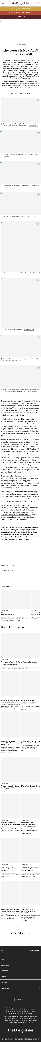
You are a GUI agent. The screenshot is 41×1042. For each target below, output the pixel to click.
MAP (29, 449)
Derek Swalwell (33, 126)
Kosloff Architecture (10, 74)
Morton (23, 449)
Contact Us (20, 999)
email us (37, 1037)
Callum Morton (29, 74)
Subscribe (34, 951)
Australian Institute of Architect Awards (15, 515)
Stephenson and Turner (18, 410)
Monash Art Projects (9, 76)
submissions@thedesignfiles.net (22, 1022)
